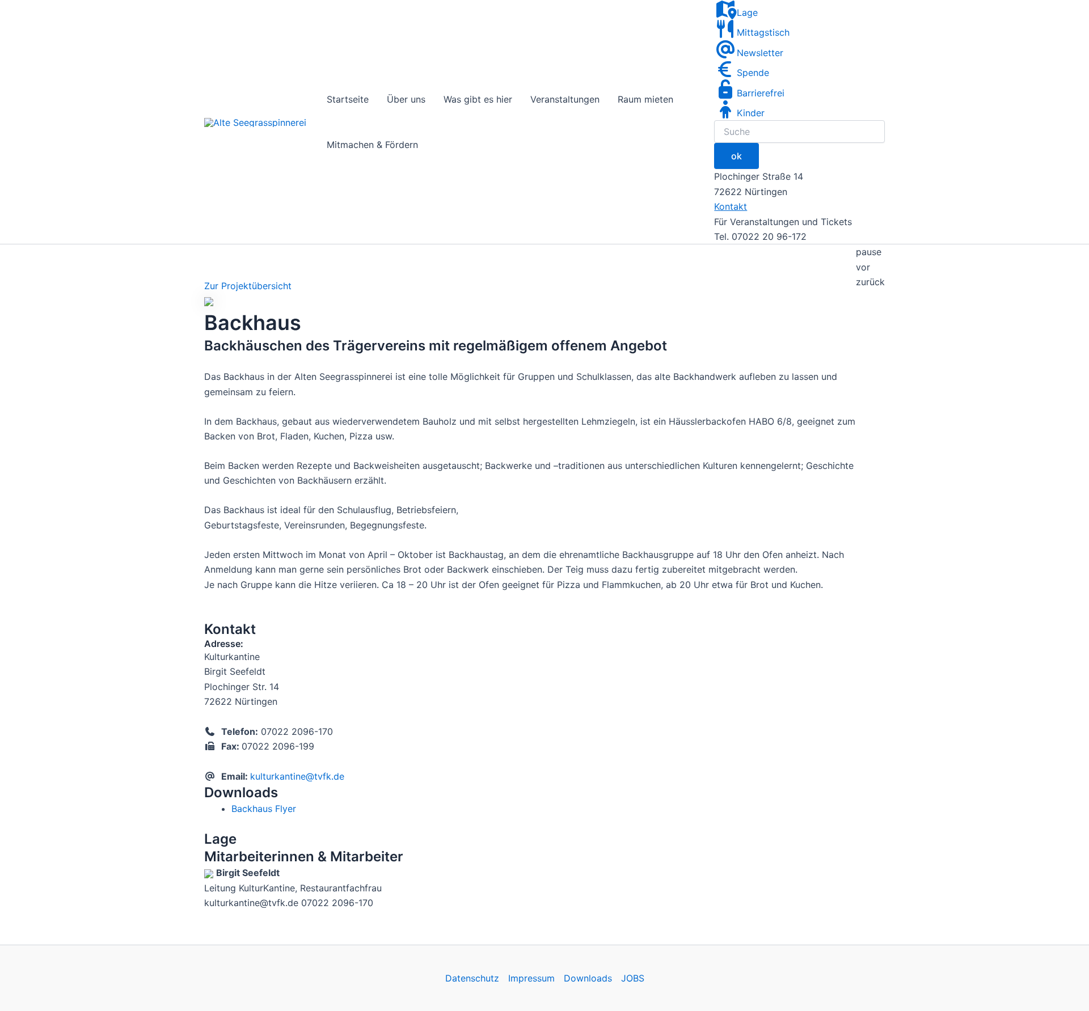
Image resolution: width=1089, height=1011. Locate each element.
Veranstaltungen (565, 99)
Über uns (406, 99)
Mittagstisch (763, 32)
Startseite (348, 99)
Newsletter (760, 52)
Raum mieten (645, 99)
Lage (747, 12)
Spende (753, 72)
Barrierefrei (760, 93)
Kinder (751, 113)
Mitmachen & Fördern (372, 144)
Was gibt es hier (478, 99)
